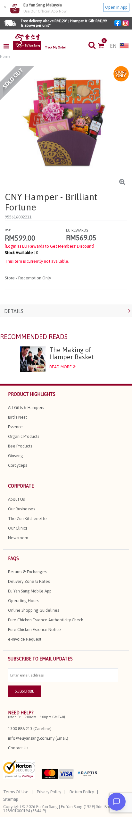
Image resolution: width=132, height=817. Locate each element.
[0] (104, 46)
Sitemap (10, 799)
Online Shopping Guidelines (33, 610)
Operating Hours (23, 600)
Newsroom (18, 537)
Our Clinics (17, 528)
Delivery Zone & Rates (29, 581)
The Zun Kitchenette (27, 518)
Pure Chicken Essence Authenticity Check (45, 619)
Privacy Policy (49, 791)
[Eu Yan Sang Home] (27, 42)
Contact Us (18, 747)
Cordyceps (17, 465)
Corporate (21, 486)
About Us (16, 499)
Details (13, 311)
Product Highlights (31, 394)
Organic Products (23, 436)
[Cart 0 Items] (104, 46)
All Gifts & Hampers (26, 407)
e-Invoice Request (24, 639)
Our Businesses (21, 508)
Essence (15, 426)
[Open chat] (117, 802)
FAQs (13, 558)
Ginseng (15, 455)
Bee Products (20, 446)
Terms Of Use (16, 791)
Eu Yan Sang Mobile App (30, 591)
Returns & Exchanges (27, 571)
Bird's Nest (17, 417)
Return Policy (82, 791)
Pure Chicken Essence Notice (34, 629)
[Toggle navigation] (8, 46)
